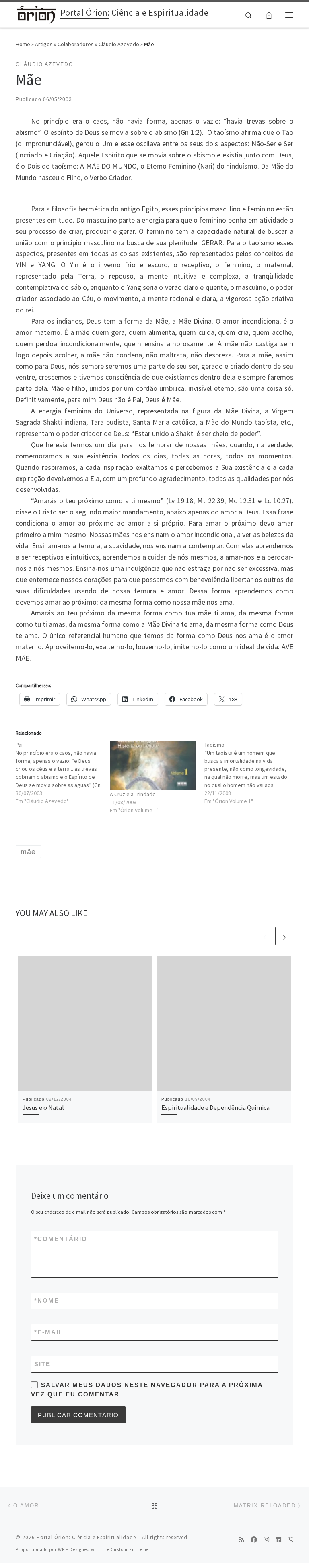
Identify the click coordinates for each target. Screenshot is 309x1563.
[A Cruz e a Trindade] (153, 765)
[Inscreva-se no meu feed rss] (241, 1540)
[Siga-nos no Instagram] (266, 1540)
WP (61, 1549)
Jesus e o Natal (43, 1107)
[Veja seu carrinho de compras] (269, 14)
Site (42, 1364)
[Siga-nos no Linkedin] (278, 1540)
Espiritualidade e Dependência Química (215, 1107)
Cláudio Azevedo (119, 44)
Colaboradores (76, 44)
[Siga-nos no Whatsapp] (290, 1540)
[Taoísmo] (251, 773)
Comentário (60, 1238)
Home (23, 44)
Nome (46, 1300)
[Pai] (63, 773)
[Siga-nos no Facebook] (254, 1540)
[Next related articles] (284, 936)
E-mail (48, 1332)
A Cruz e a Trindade (133, 794)
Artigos (44, 44)
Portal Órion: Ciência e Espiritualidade (86, 1537)
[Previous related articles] (265, 936)
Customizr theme (130, 1549)
